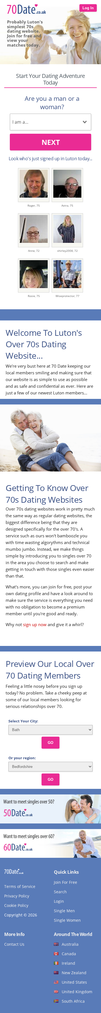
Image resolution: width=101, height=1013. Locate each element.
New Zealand (74, 972)
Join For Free (65, 882)
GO (50, 743)
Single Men (64, 910)
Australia (70, 944)
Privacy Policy (16, 896)
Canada (69, 953)
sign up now (35, 624)
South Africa (73, 1001)
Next (51, 142)
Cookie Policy (16, 905)
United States (74, 982)
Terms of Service (19, 886)
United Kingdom (77, 991)
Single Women (67, 920)
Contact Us (14, 944)
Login (59, 901)
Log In (88, 8)
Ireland (68, 963)
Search (60, 891)
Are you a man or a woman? (52, 102)
